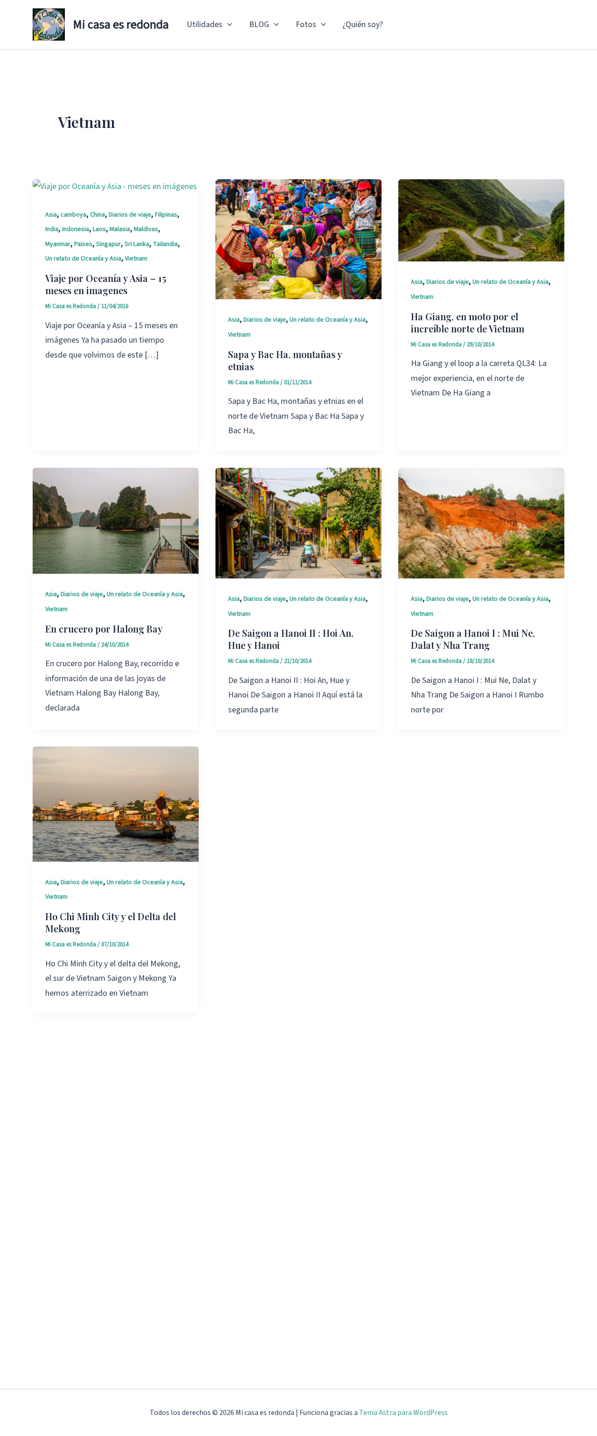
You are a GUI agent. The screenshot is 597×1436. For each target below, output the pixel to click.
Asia (51, 214)
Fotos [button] (306, 24)
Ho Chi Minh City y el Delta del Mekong (110, 922)
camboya (73, 214)
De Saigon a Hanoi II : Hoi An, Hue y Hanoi (291, 638)
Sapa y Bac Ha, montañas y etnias (285, 360)
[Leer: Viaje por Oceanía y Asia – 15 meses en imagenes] (115, 186)
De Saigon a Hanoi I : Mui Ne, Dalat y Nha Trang (473, 638)
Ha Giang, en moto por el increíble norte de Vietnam (467, 322)
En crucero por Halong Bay (104, 628)
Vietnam (136, 258)
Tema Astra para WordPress (403, 1413)
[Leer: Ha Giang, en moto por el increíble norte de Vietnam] (481, 219)
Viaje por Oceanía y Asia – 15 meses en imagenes (105, 284)
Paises (83, 244)
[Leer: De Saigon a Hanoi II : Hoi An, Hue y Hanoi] (298, 522)
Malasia (120, 229)
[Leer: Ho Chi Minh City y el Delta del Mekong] (116, 804)
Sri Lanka (137, 244)
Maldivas (146, 229)
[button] (227, 24)
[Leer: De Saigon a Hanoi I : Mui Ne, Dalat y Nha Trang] (481, 522)
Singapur (108, 244)
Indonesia (75, 229)
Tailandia (165, 244)
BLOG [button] (259, 24)
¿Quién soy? (362, 24)
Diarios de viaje (130, 214)
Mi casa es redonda (121, 24)
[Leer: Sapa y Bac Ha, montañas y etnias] (298, 239)
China (97, 214)
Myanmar (57, 244)
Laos (99, 229)
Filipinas (166, 214)
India (51, 229)
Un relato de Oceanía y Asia (83, 258)
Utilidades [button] (204, 24)
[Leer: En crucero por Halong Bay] (116, 520)
